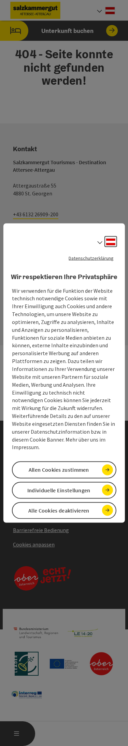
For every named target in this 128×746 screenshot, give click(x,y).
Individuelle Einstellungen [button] (58, 489)
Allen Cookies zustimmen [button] (59, 469)
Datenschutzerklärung (91, 258)
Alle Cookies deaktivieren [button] (58, 510)
